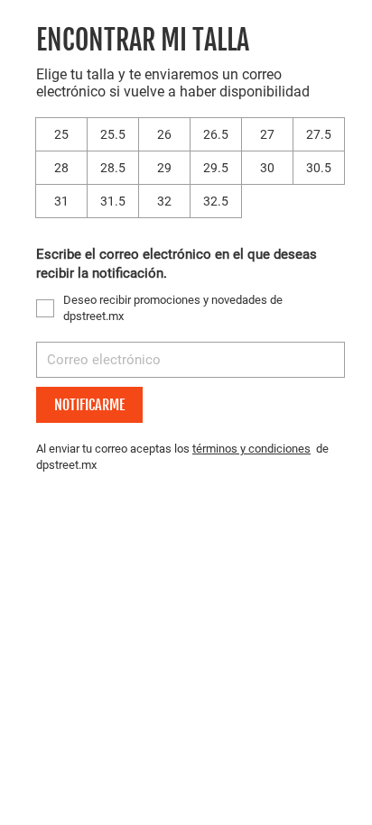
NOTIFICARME (89, 405)
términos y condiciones (251, 448)
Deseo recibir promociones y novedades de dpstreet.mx (173, 308)
